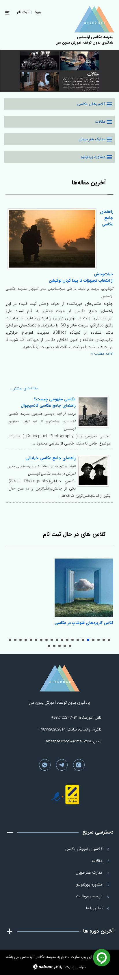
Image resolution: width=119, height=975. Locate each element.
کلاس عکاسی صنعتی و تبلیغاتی (26, 640)
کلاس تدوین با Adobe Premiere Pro (70, 646)
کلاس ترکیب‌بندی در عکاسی (72, 640)
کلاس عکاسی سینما (36, 640)
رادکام (58, 967)
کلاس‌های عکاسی (92, 104)
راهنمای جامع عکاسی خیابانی (50, 458)
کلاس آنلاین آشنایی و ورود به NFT (20, 640)
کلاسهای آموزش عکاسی (84, 849)
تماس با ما (94, 908)
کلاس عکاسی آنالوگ (49, 646)
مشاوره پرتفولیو (94, 157)
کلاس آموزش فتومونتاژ (10, 640)
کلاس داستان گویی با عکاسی (59, 646)
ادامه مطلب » (102, 353)
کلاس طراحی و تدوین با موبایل (15, 640)
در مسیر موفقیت (89, 896)
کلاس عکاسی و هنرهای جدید (46, 640)
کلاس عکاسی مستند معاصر (62, 640)
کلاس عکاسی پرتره (83, 640)
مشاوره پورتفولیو (89, 884)
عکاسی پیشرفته (104, 640)
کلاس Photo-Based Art (54, 646)
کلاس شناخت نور (98, 640)
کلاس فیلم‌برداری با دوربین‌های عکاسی (65, 646)
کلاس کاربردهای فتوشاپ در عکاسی (84, 623)
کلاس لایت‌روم (93, 640)
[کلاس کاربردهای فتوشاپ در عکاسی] (84, 588)
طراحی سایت (75, 967)
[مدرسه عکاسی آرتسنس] (59, 678)
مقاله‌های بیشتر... (25, 388)
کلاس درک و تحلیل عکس (41, 640)
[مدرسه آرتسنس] (87, 19)
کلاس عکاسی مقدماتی (109, 640)
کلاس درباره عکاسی (78, 640)
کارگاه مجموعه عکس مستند (57, 640)
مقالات (101, 121)
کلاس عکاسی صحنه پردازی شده (52, 640)
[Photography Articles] (59, 71)
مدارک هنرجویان (93, 139)
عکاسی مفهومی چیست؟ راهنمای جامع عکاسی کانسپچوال (48, 402)
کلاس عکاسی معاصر (67, 640)
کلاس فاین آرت (31, 640)
